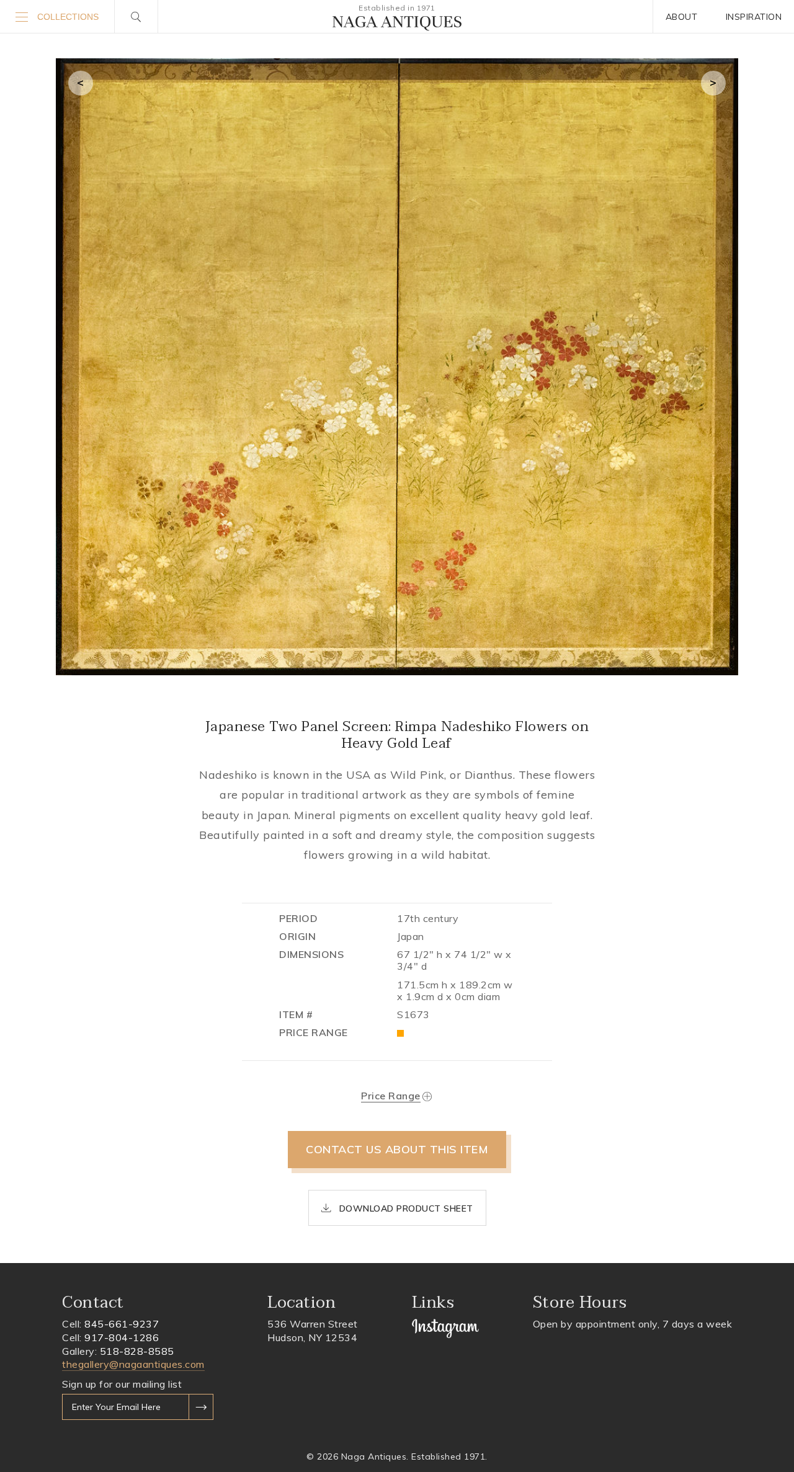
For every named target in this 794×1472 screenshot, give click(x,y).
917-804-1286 (121, 1337)
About (682, 16)
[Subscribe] (201, 1407)
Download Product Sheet (404, 1208)
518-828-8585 (137, 1351)
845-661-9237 (121, 1324)
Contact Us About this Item (397, 1149)
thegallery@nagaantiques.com (133, 1364)
